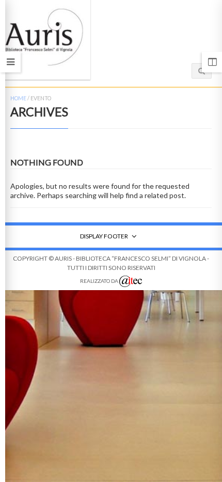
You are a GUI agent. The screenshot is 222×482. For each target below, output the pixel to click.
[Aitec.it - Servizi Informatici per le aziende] (130, 281)
